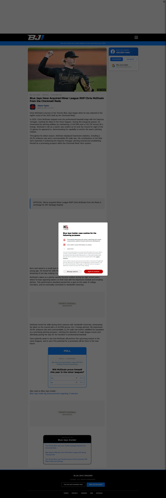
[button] (83, 249)
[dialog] (83, 249)
